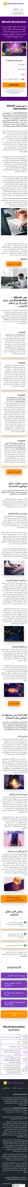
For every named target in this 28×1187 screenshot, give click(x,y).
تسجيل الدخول (18, 13)
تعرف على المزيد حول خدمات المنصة (14, 1014)
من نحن (21, 1088)
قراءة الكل (23, 259)
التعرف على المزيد (14, 264)
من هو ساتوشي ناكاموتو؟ (16, 975)
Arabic (17, 1185)
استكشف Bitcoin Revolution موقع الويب (14, 898)
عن (22, 9)
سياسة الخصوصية (6, 1183)
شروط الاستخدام (18, 1183)
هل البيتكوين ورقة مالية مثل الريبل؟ (13, 994)
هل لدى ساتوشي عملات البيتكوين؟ (12, 984)
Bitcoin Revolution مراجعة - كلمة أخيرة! (14, 1003)
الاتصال (15, 9)
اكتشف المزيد (14, 703)
